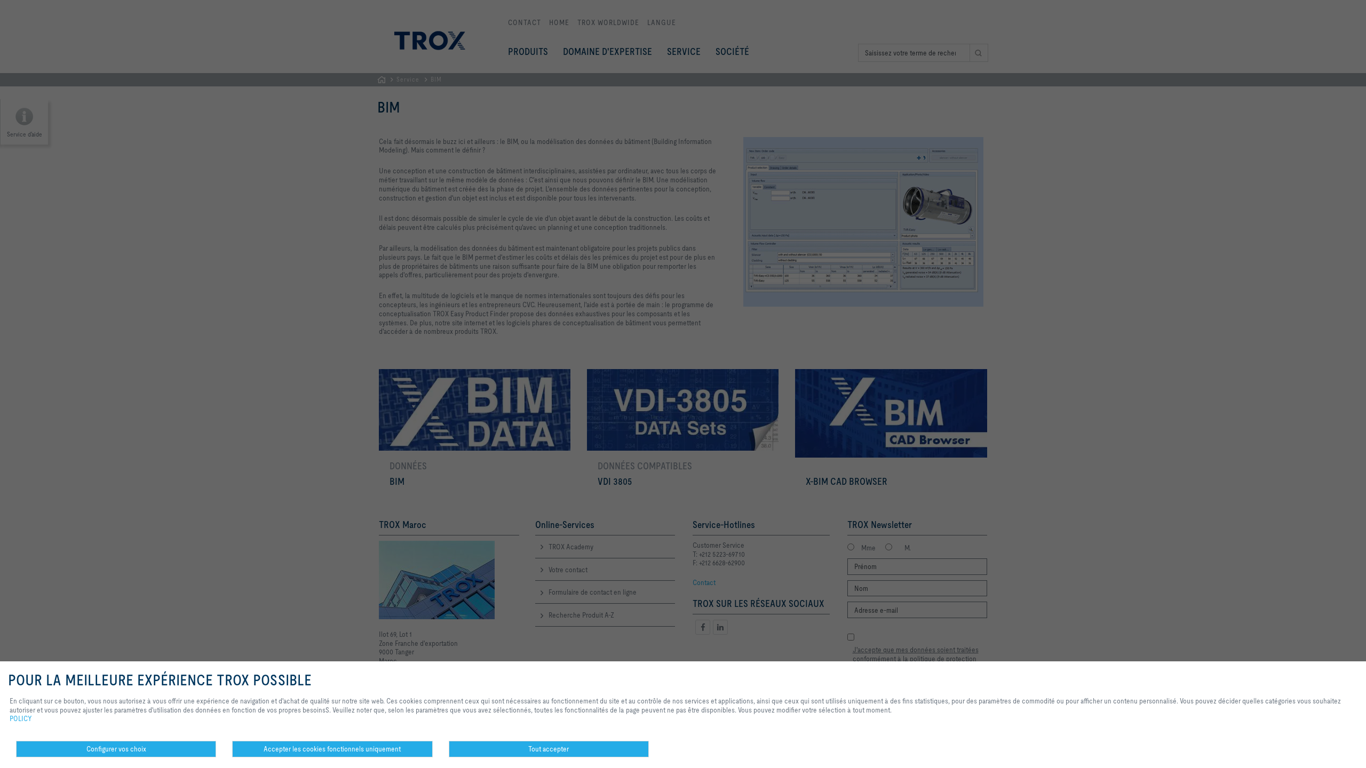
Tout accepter (548, 749)
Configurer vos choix (116, 749)
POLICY (21, 718)
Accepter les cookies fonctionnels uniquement (332, 749)
